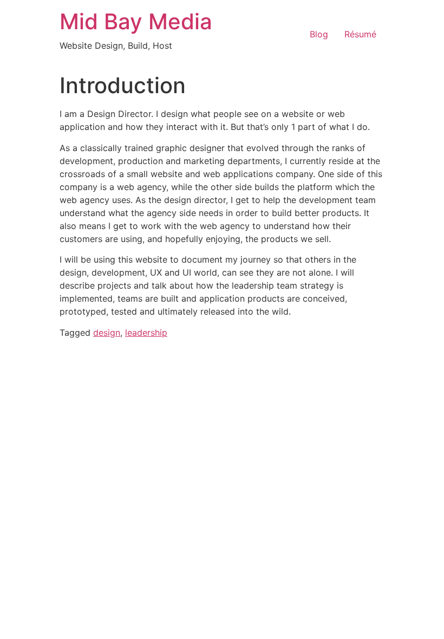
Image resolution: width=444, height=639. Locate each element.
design (106, 332)
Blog (319, 34)
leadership (146, 332)
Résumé (360, 34)
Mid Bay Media (136, 21)
